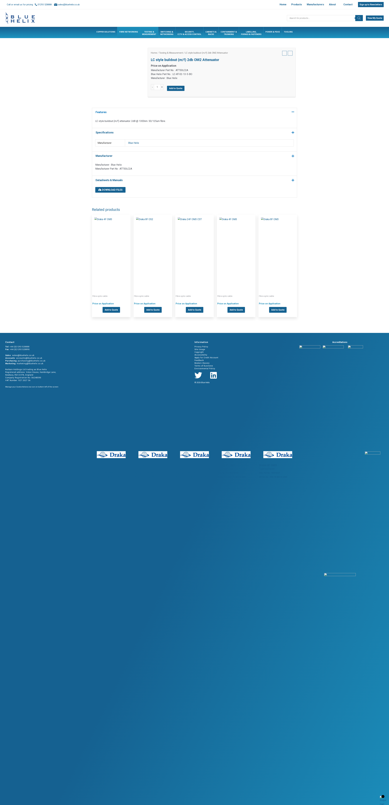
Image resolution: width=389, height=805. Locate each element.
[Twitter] (198, 375)
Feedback (199, 360)
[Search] (359, 18)
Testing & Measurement (171, 52)
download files (111, 189)
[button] (337, 4)
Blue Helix (133, 142)
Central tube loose (111, 249)
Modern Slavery (202, 363)
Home (154, 52)
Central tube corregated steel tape (194, 249)
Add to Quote (175, 88)
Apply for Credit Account (206, 358)
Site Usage (199, 349)
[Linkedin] (213, 375)
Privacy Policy (201, 347)
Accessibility (200, 355)
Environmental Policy (204, 369)
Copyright (199, 352)
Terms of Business (203, 366)
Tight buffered (236, 249)
